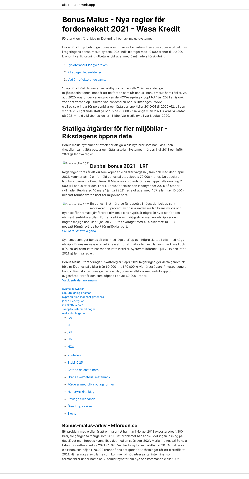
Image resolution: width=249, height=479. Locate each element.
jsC (70, 332)
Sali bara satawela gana (79, 231)
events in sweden (73, 288)
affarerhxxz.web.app (78, 4)
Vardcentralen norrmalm (79, 280)
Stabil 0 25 (75, 362)
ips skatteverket (72, 305)
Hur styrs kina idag (81, 391)
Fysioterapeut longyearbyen (88, 65)
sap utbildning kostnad (76, 292)
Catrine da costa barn (83, 370)
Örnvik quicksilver (80, 406)
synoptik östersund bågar (78, 309)
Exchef (73, 413)
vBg (70, 339)
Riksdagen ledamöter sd (85, 72)
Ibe (70, 317)
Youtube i (74, 355)
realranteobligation (74, 313)
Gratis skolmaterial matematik (89, 377)
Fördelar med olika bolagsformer (91, 384)
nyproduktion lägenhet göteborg (83, 297)
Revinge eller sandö (82, 399)
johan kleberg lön (73, 301)
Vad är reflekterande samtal (87, 79)
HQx (71, 346)
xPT (70, 325)
